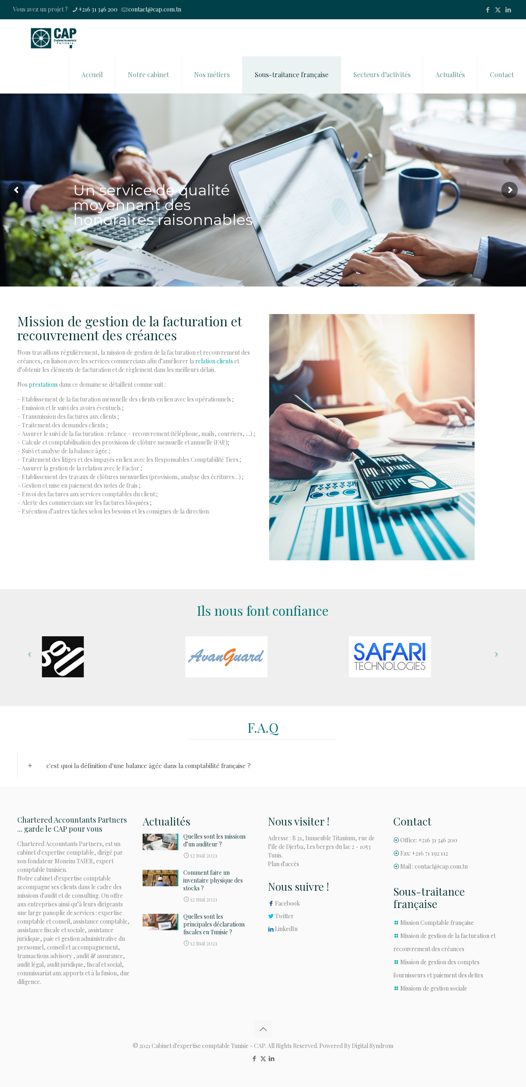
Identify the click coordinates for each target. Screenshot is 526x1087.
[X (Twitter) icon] (498, 9)
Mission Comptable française (437, 922)
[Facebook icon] (487, 9)
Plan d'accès (283, 864)
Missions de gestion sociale (433, 988)
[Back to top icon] (263, 1028)
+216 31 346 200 (98, 9)
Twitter (284, 916)
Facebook (287, 903)
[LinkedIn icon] (508, 9)
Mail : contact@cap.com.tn (434, 866)
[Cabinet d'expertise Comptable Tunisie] (53, 37)
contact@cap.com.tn (154, 9)
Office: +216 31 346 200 (428, 840)
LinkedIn (286, 929)
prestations (43, 384)
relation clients (214, 361)
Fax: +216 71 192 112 (424, 853)
